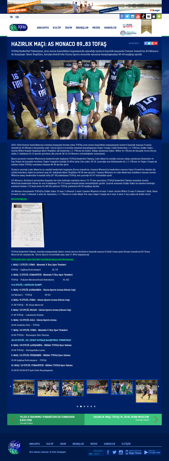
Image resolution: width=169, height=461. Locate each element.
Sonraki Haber (142, 419)
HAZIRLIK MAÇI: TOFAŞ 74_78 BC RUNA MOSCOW (121, 416)
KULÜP (57, 27)
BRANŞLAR (82, 27)
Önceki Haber (26, 423)
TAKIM (68, 27)
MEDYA (96, 27)
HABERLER (110, 27)
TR (11, 17)
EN (17, 17)
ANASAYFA (43, 27)
